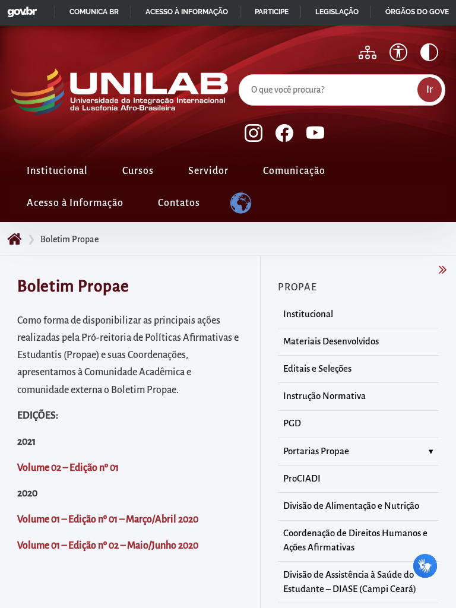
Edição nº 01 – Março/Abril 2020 (133, 519)
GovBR (19, 9)
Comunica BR (94, 12)
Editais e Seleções (317, 368)
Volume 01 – (41, 519)
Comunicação (294, 171)
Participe (272, 12)
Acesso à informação (186, 12)
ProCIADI (302, 478)
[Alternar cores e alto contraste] (429, 52)
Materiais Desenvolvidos (331, 341)
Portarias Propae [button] (316, 451)
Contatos (179, 203)
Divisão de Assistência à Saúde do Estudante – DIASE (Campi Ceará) (349, 582)
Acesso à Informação (75, 203)
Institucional (57, 171)
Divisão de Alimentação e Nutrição (351, 506)
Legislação (337, 12)
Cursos (138, 171)
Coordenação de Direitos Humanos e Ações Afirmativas (355, 540)
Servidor (208, 171)
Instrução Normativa (324, 396)
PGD (292, 423)
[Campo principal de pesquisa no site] (242, 72)
